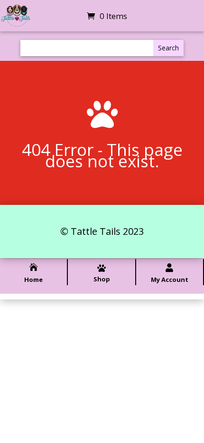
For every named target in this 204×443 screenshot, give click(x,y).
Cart (74, 16)
